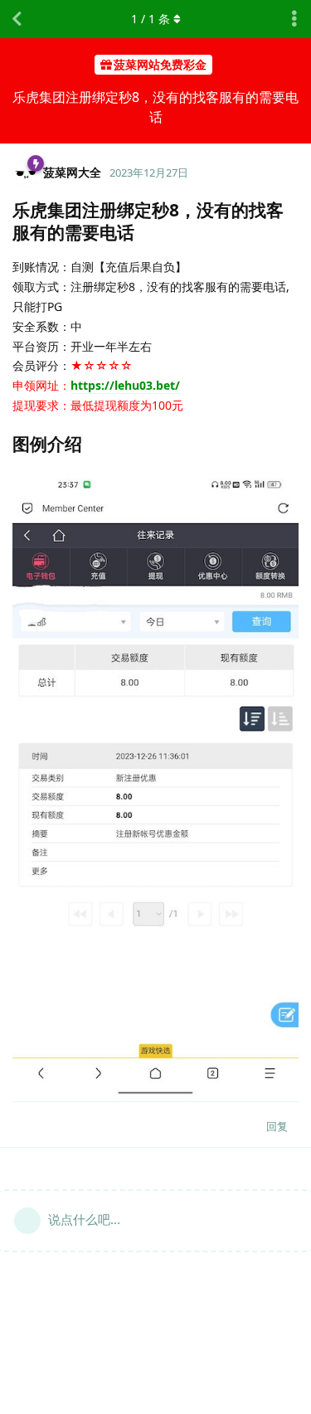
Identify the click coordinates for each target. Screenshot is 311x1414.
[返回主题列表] (16, 19)
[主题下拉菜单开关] (294, 19)
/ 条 (150, 19)
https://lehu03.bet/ (125, 385)
